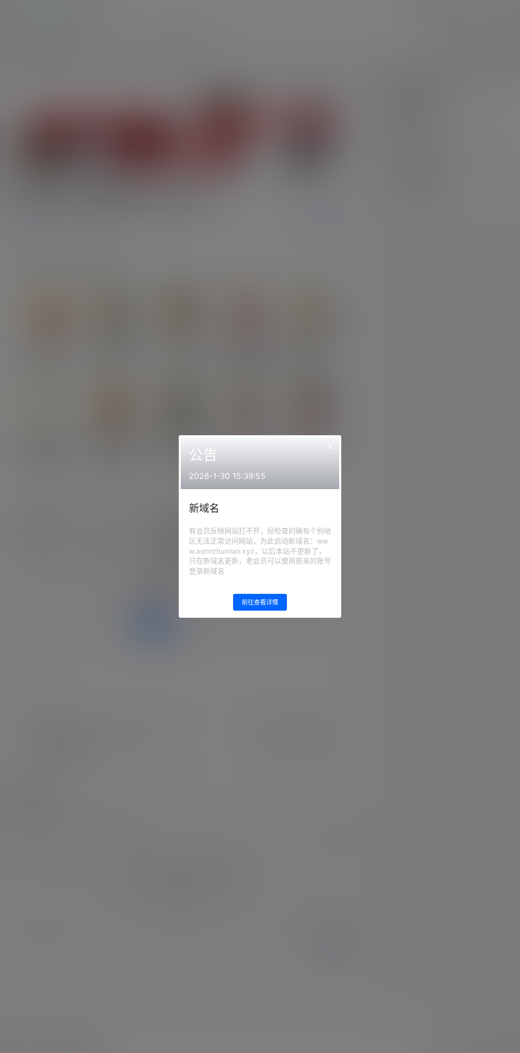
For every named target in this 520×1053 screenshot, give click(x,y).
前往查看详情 (260, 602)
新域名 (204, 508)
